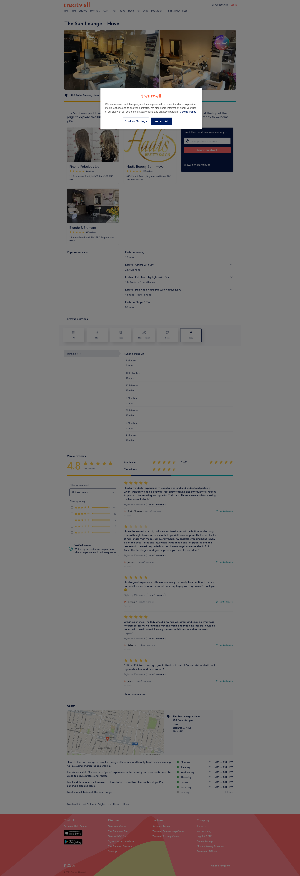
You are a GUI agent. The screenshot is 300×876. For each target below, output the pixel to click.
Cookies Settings (136, 121)
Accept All (161, 121)
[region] (151, 108)
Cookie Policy (188, 111)
